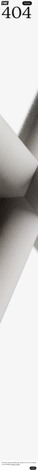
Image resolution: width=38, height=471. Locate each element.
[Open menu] (35, 3)
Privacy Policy (15, 464)
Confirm (33, 468)
